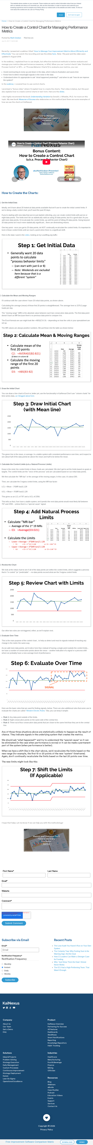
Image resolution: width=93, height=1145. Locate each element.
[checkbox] (20, 969)
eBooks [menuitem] (51, 1087)
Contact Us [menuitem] (52, 1106)
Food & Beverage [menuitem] (55, 1062)
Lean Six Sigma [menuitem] (9, 1079)
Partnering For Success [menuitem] (57, 1027)
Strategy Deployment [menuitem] (12, 1073)
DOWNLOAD (67, 1142)
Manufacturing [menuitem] (54, 1060)
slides (62, 92)
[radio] (20, 964)
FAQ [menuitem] (4, 1032)
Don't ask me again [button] (74, 15)
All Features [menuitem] (52, 1029)
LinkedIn (38, 38)
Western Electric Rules (35, 711)
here (54, 54)
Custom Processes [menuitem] (10, 1068)
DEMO (82, 1142)
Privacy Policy (46, 1130)
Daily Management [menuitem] (11, 1065)
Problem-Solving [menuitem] (10, 1060)
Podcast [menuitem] (51, 1093)
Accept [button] (61, 15)
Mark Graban (15, 38)
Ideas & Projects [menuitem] (9, 1057)
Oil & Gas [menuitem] (51, 1070)
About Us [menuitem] (6, 1024)
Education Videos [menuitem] (55, 1095)
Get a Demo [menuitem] (8, 1029)
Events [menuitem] (50, 1098)
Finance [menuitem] (51, 1065)
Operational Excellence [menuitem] (12, 1081)
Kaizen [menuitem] (5, 1076)
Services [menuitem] (51, 1104)
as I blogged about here (24, 396)
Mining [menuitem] (50, 1068)
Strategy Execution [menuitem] (11, 1062)
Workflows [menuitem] (52, 1035)
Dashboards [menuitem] (53, 1032)
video (27, 235)
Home (4, 21)
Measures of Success (27, 99)
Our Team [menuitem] (7, 1027)
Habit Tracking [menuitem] (54, 1046)
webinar (10, 84)
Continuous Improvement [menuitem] (13, 1070)
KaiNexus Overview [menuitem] (56, 1024)
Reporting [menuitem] (52, 1040)
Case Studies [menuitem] (53, 1090)
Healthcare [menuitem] (52, 1057)
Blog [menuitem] (49, 1082)
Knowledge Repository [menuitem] (57, 1043)
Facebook (35, 38)
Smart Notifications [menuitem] (56, 1037)
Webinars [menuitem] (51, 1085)
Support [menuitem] (51, 1101)
